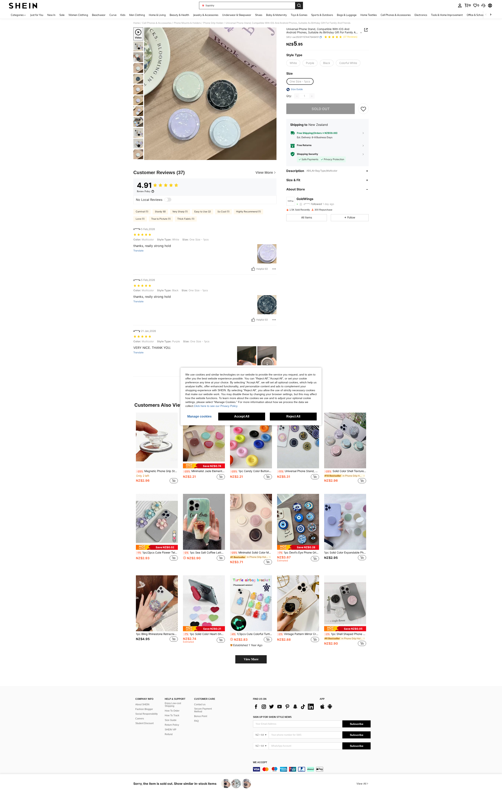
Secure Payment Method (203, 710)
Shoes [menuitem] (258, 14)
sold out (321, 109)
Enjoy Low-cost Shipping (173, 704)
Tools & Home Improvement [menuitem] (447, 14)
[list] (284, 707)
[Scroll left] (486, 15)
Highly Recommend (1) (248, 211)
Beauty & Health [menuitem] (179, 14)
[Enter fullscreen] (272, 156)
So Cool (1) (223, 211)
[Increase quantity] (311, 96)
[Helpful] (253, 269)
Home (136, 23)
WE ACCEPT (260, 762)
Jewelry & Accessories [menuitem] (205, 14)
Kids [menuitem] (122, 14)
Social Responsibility (146, 714)
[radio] (293, 63)
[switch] (167, 200)
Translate (138, 250)
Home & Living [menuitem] (157, 14)
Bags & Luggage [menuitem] (346, 14)
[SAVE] (363, 109)
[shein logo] (23, 5)
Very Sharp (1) (180, 211)
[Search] (299, 5)
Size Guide (170, 720)
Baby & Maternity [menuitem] (276, 14)
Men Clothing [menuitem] (137, 14)
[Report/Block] (274, 269)
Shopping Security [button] (307, 154)
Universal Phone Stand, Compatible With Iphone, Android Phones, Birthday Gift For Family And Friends (298, 471)
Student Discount (144, 723)
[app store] (322, 708)
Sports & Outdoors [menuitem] (322, 14)
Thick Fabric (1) (185, 218)
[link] (467, 5)
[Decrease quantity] (296, 96)
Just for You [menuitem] (36, 14)
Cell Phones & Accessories (156, 23)
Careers (139, 718)
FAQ (196, 721)
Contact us (200, 704)
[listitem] (156, 450)
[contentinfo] (312, 769)
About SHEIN (142, 704)
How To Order (172, 710)
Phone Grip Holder (213, 23)
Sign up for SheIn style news (272, 717)
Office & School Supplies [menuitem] (481, 14)
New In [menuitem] (51, 14)
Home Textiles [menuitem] (368, 14)
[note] (204, 465)
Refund (169, 734)
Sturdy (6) (160, 211)
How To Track (172, 715)
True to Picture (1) (161, 218)
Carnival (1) (142, 211)
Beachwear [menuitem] (98, 14)
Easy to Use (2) (202, 211)
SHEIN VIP (170, 729)
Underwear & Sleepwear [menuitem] (236, 14)
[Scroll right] (490, 15)
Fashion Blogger (144, 709)
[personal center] (459, 5)
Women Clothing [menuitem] (78, 14)
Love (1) (140, 218)
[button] (483, 5)
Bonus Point (200, 716)
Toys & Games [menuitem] (299, 14)
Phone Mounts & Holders (187, 23)
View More (251, 659)
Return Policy (172, 725)
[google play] (330, 708)
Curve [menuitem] (112, 14)
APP (322, 699)
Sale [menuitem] (62, 14)
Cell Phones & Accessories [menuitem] (396, 14)
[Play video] (210, 94)
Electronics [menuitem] (421, 14)
